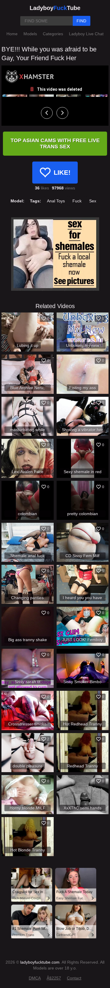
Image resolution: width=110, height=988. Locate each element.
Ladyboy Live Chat (86, 33)
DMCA (35, 978)
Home (12, 33)
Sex (92, 201)
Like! (62, 172)
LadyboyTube (55, 8)
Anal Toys (56, 201)
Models (30, 33)
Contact (74, 978)
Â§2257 (54, 978)
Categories (53, 33)
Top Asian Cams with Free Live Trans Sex (55, 143)
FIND (81, 21)
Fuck (77, 201)
